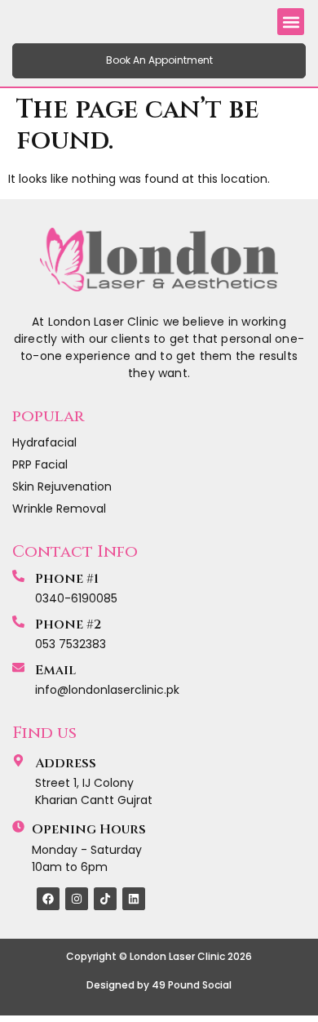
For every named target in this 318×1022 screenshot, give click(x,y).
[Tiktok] (105, 898)
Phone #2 (68, 624)
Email (55, 670)
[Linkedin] (133, 898)
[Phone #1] (18, 576)
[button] (290, 21)
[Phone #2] (18, 621)
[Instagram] (76, 898)
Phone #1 (67, 579)
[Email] (18, 667)
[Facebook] (48, 898)
